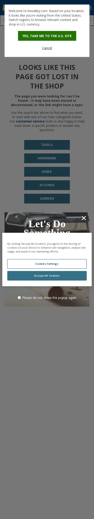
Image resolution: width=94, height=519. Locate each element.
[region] (46, 259)
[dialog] (47, 31)
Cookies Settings (46, 264)
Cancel (47, 48)
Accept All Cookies (47, 275)
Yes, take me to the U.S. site (47, 36)
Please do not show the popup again (49, 297)
